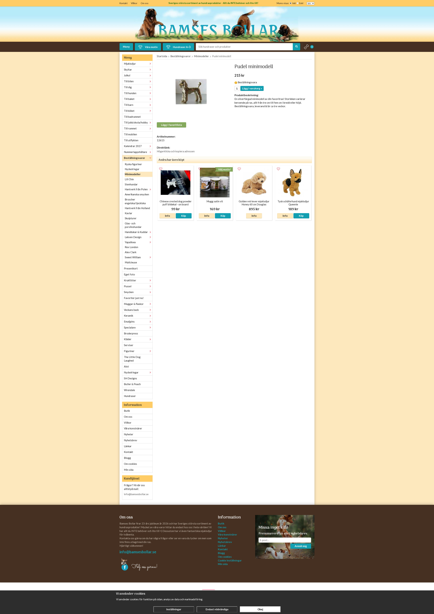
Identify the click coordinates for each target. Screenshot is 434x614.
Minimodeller (133, 174)
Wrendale (129, 390)
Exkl (301, 3)
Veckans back (131, 309)
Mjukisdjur (130, 63)
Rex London (131, 247)
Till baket (129, 98)
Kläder (127, 339)
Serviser (128, 345)
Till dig (128, 87)
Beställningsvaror (134, 157)
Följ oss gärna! (144, 567)
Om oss (144, 3)
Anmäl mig (301, 546)
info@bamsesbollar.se (136, 494)
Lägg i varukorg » (252, 88)
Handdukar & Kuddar (136, 231)
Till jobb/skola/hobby (136, 122)
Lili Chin (129, 179)
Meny (126, 46)
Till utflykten (131, 140)
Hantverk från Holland (137, 208)
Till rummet (130, 128)
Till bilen (129, 81)
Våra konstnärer (133, 428)
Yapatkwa (130, 242)
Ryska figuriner (133, 164)
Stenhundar (131, 184)
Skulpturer (130, 218)
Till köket (129, 110)
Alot (126, 366)
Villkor (134, 3)
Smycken (129, 292)
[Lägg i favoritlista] (160, 169)
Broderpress (131, 333)
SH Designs (130, 378)
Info (167, 215)
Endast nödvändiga (217, 609)
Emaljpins (129, 321)
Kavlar (128, 213)
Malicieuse (131, 262)
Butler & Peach (132, 384)
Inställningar (173, 609)
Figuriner (129, 351)
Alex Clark (130, 252)
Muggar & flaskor (134, 303)
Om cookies (130, 463)
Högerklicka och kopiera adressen (176, 151)
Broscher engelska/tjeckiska (135, 201)
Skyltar (128, 69)
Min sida (128, 469)
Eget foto (129, 274)
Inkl (294, 3)
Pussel (127, 286)
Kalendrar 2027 (133, 146)
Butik (127, 410)
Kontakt (123, 3)
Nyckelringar (132, 169)
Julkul (127, 75)
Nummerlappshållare (135, 151)
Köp (183, 215)
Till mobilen (130, 134)
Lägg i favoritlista (171, 124)
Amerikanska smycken (137, 194)
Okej (260, 609)
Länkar (128, 446)
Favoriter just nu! (134, 297)
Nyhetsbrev (130, 440)
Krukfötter (130, 280)
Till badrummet (132, 116)
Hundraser (130, 395)
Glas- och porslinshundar (133, 225)
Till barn (128, 104)
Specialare (130, 327)
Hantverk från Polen (136, 189)
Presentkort (131, 268)
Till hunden (130, 93)
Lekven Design (133, 237)
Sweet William (133, 257)
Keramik (128, 315)
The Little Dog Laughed (132, 358)
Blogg (127, 457)
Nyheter (128, 434)
